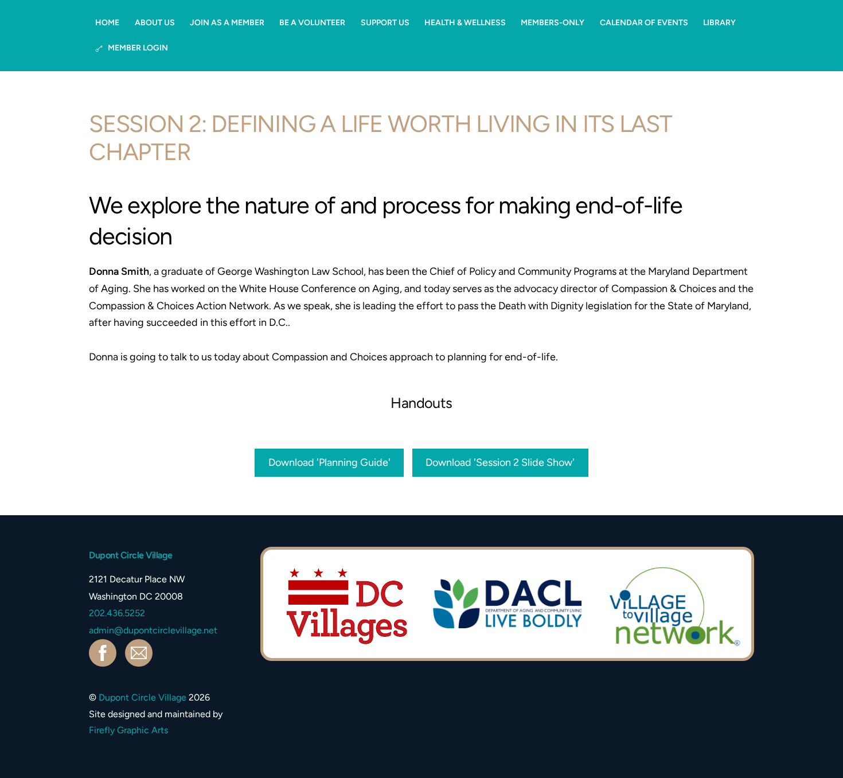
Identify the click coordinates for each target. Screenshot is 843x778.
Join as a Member (227, 23)
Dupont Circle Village (142, 697)
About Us (155, 23)
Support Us (385, 23)
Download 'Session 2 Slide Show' (500, 462)
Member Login (137, 48)
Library (719, 23)
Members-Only (552, 23)
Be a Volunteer (312, 23)
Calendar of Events (644, 23)
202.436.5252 (117, 613)
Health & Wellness (465, 23)
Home (107, 23)
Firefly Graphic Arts (128, 730)
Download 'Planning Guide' (329, 462)
